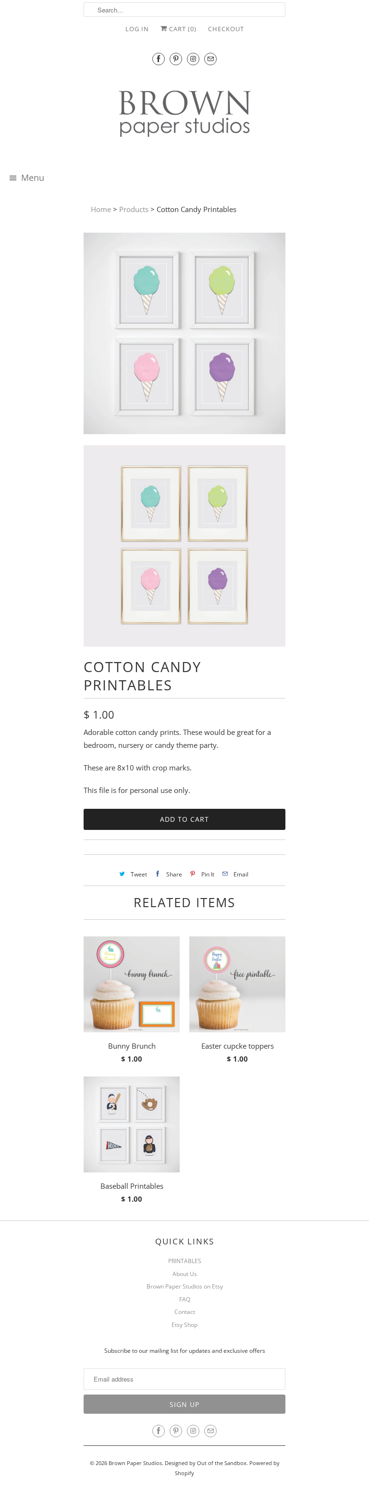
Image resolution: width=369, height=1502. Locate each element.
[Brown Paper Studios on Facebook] (158, 59)
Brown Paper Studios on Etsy (185, 1286)
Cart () (182, 28)
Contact (184, 1312)
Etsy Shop (184, 1325)
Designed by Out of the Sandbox (205, 1463)
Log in (137, 28)
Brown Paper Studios (135, 1463)
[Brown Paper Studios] (184, 115)
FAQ (184, 1299)
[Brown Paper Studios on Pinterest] (176, 59)
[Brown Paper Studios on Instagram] (193, 59)
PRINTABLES (184, 1261)
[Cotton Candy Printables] (184, 335)
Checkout (226, 28)
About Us (184, 1274)
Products (133, 209)
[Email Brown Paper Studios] (210, 59)
